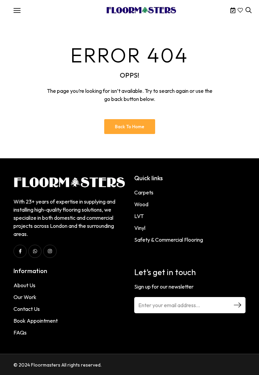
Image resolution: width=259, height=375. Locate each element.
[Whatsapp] (34, 251)
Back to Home (129, 126)
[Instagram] (49, 251)
